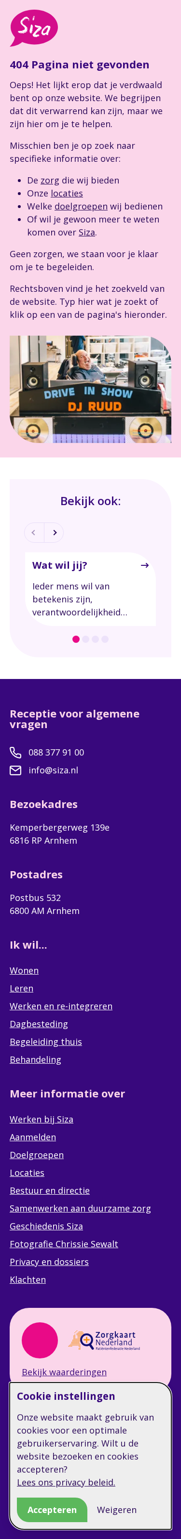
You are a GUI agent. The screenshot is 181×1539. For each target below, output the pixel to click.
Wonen (24, 970)
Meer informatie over (69, 1093)
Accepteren (52, 1509)
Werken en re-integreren (61, 1006)
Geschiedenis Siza (46, 1226)
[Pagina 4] (105, 639)
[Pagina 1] (76, 639)
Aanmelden (33, 1137)
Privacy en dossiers (49, 1261)
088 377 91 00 (56, 752)
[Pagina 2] (85, 639)
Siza (87, 232)
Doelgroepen (37, 1155)
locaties (67, 193)
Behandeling (35, 1059)
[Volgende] (53, 532)
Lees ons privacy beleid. (66, 1482)
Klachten (28, 1279)
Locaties (27, 1172)
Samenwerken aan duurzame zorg (80, 1208)
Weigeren (117, 1509)
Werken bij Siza (41, 1119)
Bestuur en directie (50, 1190)
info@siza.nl (53, 770)
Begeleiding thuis (46, 1041)
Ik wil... (30, 944)
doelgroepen (81, 206)
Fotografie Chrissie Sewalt (64, 1244)
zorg (50, 180)
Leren (21, 988)
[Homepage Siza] (34, 28)
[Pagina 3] (95, 639)
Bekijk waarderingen (64, 1372)
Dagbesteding (39, 1024)
